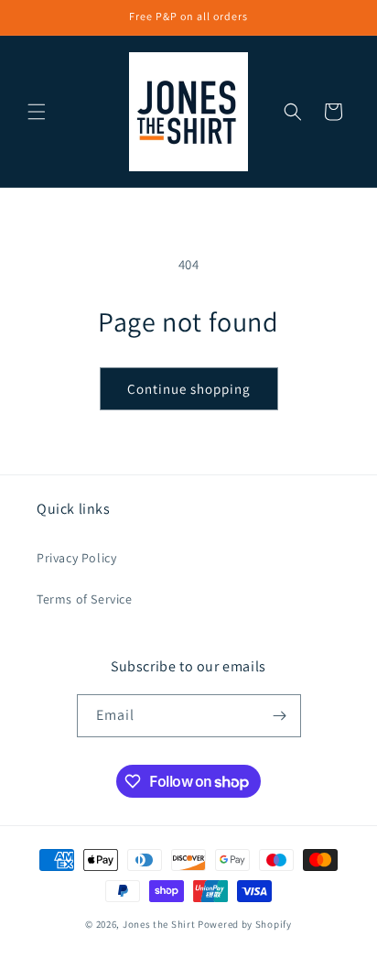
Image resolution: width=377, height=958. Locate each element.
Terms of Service (85, 599)
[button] (36, 112)
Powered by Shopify (245, 924)
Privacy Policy (76, 558)
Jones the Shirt (159, 924)
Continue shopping (189, 388)
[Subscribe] (280, 715)
